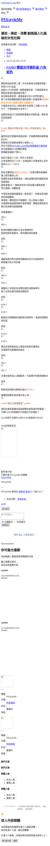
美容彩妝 (22, 499)
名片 (8, 56)
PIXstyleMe (12, 19)
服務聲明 (28, 809)
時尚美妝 (23, 44)
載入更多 (5, 509)
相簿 (8, 50)
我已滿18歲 (6, 841)
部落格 (9, 53)
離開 (15, 841)
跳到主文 (5, 27)
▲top (3, 504)
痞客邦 (22, 492)
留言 (28, 492)
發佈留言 (5, 525)
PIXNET (12, 806)
